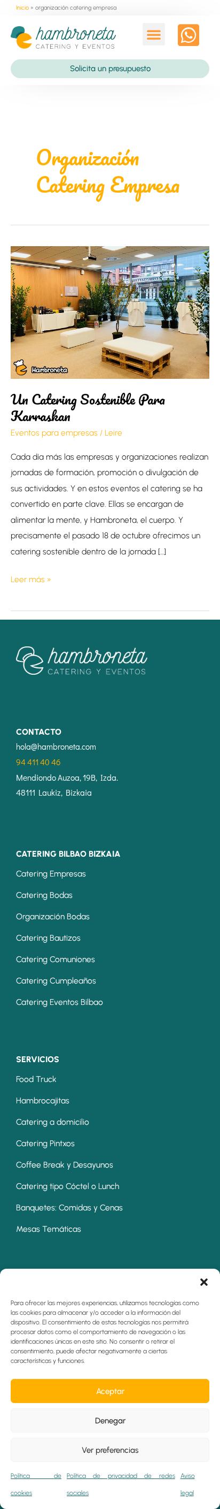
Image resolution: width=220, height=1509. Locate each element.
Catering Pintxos (45, 1143)
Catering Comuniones (55, 959)
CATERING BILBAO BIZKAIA (68, 854)
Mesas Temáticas (48, 1229)
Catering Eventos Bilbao (59, 1002)
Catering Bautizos (48, 938)
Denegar (110, 1421)
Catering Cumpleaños (56, 980)
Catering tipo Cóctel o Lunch (67, 1186)
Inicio (22, 7)
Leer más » (31, 577)
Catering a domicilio (52, 1122)
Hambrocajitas (42, 1100)
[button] (204, 1282)
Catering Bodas (44, 895)
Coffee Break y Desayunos (64, 1165)
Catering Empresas (51, 873)
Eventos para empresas (54, 433)
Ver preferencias (110, 1450)
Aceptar (110, 1391)
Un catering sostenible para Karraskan (88, 407)
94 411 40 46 (38, 762)
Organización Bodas (53, 916)
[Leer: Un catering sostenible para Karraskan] (110, 312)
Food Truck (36, 1079)
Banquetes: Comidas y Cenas (69, 1207)
